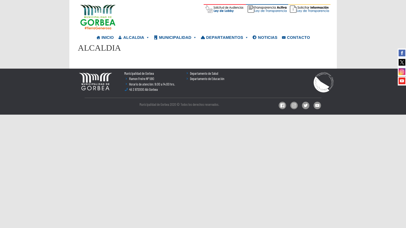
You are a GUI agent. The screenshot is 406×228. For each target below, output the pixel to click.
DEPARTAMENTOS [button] (224, 37)
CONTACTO (298, 37)
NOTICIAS (267, 37)
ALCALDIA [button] (133, 37)
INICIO (108, 37)
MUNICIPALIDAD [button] (175, 37)
